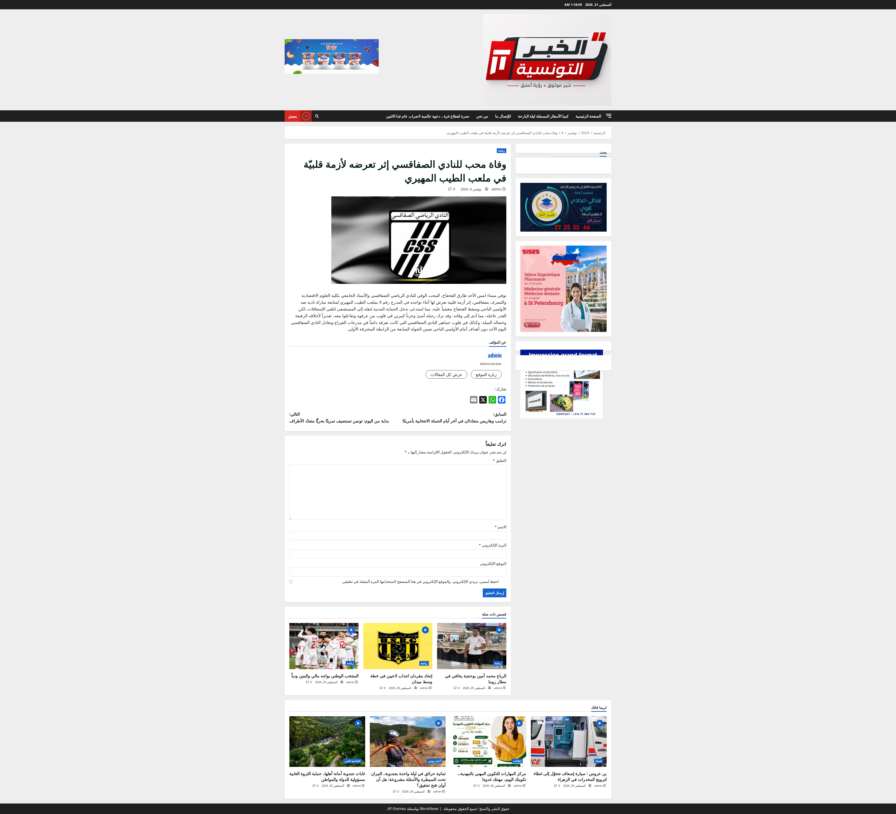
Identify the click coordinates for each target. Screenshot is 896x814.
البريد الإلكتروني (492, 545)
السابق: (454, 417)
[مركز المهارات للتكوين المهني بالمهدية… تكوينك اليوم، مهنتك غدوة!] (488, 741)
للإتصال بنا (503, 116)
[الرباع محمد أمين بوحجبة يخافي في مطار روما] (471, 646)
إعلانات (517, 761)
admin (496, 189)
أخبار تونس (434, 761)
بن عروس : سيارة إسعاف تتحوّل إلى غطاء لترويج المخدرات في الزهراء (570, 776)
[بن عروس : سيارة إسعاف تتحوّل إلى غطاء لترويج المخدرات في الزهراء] (569, 741)
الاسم (500, 526)
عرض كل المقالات (446, 374)
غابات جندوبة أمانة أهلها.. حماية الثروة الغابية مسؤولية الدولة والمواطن (327, 776)
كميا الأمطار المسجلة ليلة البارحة (543, 116)
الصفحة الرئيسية (588, 116)
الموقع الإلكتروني (493, 563)
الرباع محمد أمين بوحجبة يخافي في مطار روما (475, 678)
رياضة (501, 151)
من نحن (482, 116)
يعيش (292, 116)
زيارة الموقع (486, 374)
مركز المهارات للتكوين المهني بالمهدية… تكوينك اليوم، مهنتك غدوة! (492, 776)
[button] (608, 116)
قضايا (598, 761)
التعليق (499, 460)
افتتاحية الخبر (352, 761)
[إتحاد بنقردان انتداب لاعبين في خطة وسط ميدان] (398, 646)
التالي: (339, 417)
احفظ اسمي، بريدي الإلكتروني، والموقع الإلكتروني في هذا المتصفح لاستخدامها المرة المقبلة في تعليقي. (420, 581)
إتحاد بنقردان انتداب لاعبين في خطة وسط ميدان (401, 678)
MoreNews (429, 808)
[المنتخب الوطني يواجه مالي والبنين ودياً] (324, 646)
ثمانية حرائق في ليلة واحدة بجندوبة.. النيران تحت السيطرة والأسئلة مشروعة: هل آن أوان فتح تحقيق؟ (408, 779)
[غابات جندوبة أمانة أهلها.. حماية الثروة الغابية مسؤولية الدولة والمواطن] (327, 741)
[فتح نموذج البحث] (317, 116)
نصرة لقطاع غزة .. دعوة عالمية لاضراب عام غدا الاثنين (427, 116)
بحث (603, 152)
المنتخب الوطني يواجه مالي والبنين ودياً (325, 675)
